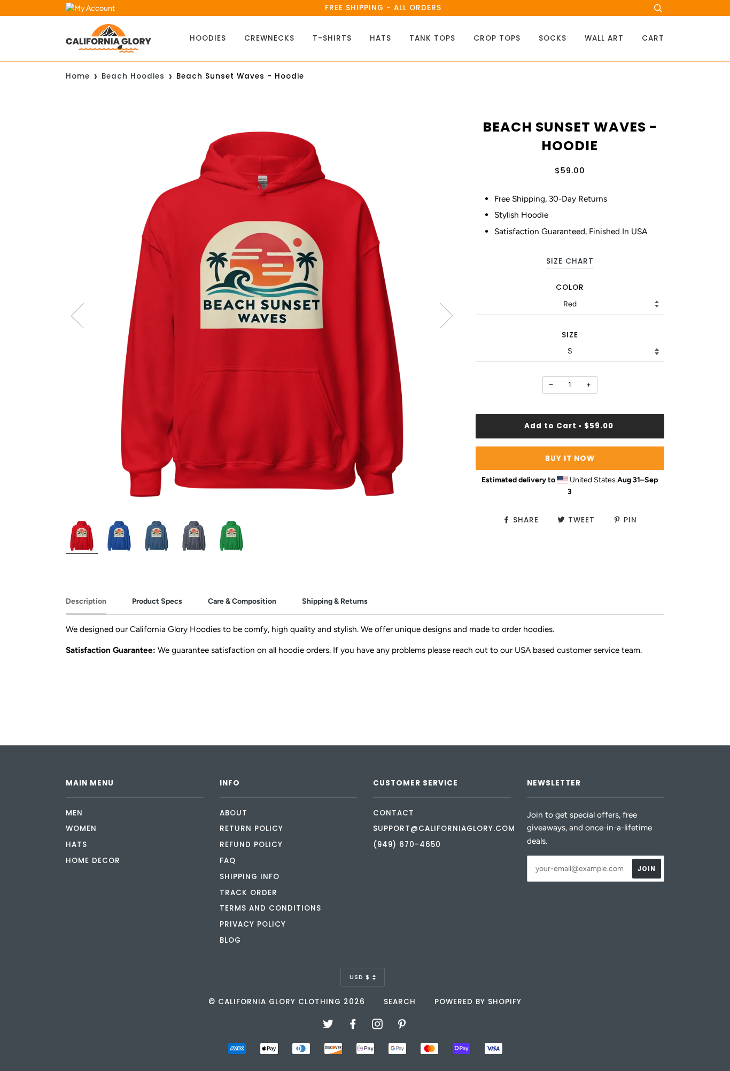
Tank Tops (432, 38)
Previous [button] (84, 315)
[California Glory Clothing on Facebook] (353, 1026)
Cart (653, 38)
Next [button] (440, 315)
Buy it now (570, 458)
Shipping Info (249, 877)
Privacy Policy (253, 924)
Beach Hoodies (133, 76)
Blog (230, 940)
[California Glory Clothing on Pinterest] (402, 1026)
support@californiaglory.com (444, 828)
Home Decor (93, 861)
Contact (393, 813)
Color (570, 287)
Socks (552, 38)
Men (74, 813)
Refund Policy (251, 844)
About (233, 813)
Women (81, 828)
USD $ (360, 977)
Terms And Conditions (270, 908)
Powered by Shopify (478, 1002)
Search (400, 1002)
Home (78, 76)
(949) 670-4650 (407, 844)
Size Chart (570, 261)
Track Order (248, 893)
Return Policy (251, 828)
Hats (380, 38)
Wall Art (604, 38)
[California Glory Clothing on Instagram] (377, 1026)
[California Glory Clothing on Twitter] (328, 1026)
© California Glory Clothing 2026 (286, 1002)
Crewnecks (269, 38)
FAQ (228, 861)
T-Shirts (332, 38)
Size (570, 335)
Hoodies (208, 38)
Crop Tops (497, 38)
